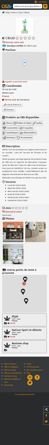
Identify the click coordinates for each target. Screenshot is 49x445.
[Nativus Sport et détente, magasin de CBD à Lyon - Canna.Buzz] (7, 331)
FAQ (28, 373)
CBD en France (10, 364)
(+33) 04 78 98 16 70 (13, 104)
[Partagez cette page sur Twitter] (46, 422)
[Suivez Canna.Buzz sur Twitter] (30, 382)
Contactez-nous (10, 376)
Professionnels (33, 367)
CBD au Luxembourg (12, 373)
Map (8, 12)
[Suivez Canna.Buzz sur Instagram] (30, 377)
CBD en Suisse (10, 370)
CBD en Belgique (11, 367)
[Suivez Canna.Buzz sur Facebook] (37, 377)
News (29, 364)
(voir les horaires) (20, 100)
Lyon (21, 12)
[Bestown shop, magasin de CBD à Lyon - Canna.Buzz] (7, 345)
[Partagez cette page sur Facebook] (46, 416)
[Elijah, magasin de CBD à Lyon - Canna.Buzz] (7, 318)
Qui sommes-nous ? (35, 370)
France (14, 12)
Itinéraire (10, 109)
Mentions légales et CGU (12, 381)
